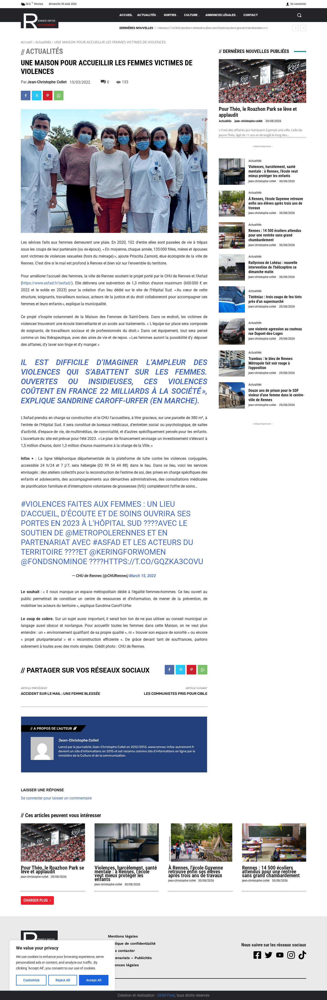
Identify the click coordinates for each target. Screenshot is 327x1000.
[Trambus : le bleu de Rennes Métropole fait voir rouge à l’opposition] (232, 363)
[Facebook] (25, 95)
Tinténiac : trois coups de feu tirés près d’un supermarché (275, 299)
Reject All (63, 980)
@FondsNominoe (54, 561)
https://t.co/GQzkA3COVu (153, 561)
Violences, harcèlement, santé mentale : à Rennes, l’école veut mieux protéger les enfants (273, 171)
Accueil (26, 42)
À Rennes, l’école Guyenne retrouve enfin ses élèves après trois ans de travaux (275, 203)
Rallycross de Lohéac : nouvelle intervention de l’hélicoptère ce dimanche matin (272, 267)
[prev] (296, 28)
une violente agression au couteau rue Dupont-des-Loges (275, 331)
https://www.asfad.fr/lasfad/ (46, 283)
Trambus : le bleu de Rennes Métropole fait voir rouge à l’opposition (270, 363)
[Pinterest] (47, 95)
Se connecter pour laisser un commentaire (56, 798)
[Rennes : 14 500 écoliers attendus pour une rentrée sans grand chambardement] (232, 235)
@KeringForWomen (127, 551)
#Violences (43, 504)
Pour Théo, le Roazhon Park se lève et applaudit (52, 870)
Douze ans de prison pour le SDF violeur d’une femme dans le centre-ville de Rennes (276, 395)
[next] (303, 28)
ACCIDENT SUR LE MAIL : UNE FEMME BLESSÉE (60, 693)
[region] (62, 965)
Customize (31, 980)
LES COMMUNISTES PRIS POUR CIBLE (175, 693)
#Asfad (107, 542)
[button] (299, 15)
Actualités (43, 42)
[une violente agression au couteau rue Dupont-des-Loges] (232, 331)
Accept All (93, 980)
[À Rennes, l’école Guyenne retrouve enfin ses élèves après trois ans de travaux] (232, 204)
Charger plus (35, 900)
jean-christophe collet (47, 82)
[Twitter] (36, 95)
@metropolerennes (105, 532)
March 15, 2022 (142, 575)
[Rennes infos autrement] (39, 20)
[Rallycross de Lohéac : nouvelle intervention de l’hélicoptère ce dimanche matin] (232, 267)
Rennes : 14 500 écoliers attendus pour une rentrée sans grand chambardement (211, 28)
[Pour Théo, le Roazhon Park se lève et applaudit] (262, 81)
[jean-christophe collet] (42, 748)
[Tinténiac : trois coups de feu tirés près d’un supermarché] (232, 299)
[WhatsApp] (58, 95)
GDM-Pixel (166, 995)
